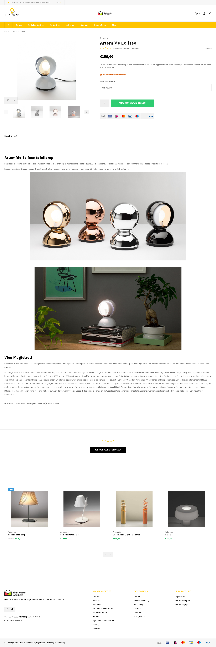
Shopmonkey (60, 642)
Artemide (104, 38)
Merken (18, 25)
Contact (96, 596)
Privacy (96, 624)
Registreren (180, 596)
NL (58, 2)
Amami (116, 535)
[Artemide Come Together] (186, 509)
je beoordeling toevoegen (130, 48)
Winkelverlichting (36, 25)
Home (6, 31)
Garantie (96, 616)
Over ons (84, 25)
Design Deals (100, 25)
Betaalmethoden (100, 612)
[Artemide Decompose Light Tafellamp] (82, 509)
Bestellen (97, 604)
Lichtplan (70, 25)
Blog (114, 25)
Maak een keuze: (107, 82)
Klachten (96, 628)
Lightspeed (40, 642)
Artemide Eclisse (19, 31)
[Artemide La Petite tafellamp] (29, 509)
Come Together (172, 535)
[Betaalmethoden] (103, 116)
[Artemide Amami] (134, 509)
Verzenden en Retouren (103, 608)
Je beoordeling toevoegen (108, 450)
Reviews (96, 600)
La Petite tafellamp (17, 535)
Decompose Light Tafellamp (74, 535)
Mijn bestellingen (182, 600)
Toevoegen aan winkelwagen (132, 103)
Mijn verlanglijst (181, 604)
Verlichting (55, 25)
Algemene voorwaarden (103, 620)
